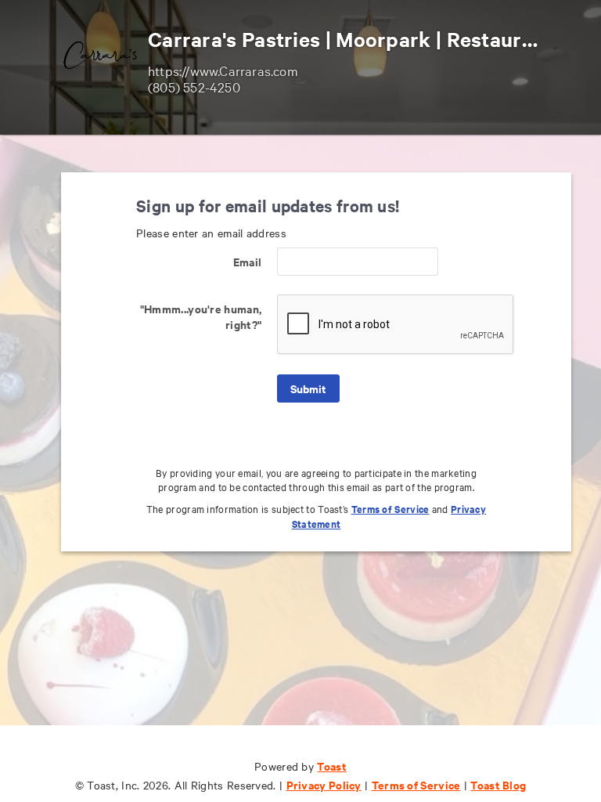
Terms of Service (390, 508)
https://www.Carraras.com (223, 70)
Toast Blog (498, 784)
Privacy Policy (324, 784)
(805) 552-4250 (194, 87)
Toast (332, 765)
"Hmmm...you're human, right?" (200, 316)
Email (247, 261)
